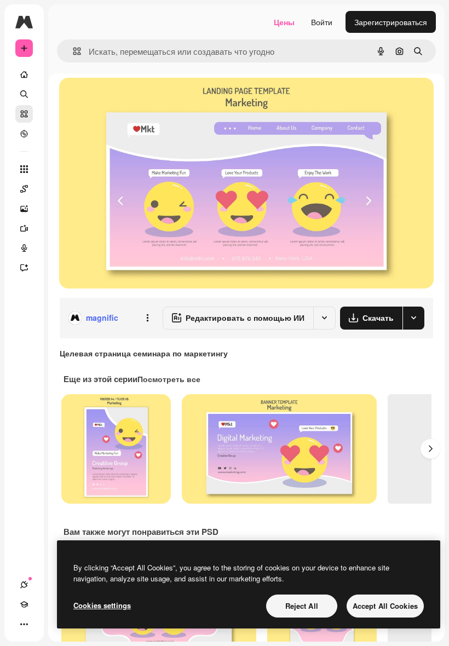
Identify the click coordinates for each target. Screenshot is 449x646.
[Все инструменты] (24, 169)
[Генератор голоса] (24, 248)
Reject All (301, 606)
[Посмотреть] (24, 133)
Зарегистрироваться (390, 21)
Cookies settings (102, 605)
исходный (132, 98)
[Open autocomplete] (72, 51)
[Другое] (24, 624)
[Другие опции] (147, 318)
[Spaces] (24, 189)
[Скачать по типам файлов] (413, 318)
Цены (284, 21)
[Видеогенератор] (24, 228)
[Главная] (24, 74)
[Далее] (430, 449)
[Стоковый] (24, 114)
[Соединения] (24, 584)
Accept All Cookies (385, 606)
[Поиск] (24, 94)
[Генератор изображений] (24, 208)
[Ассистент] (24, 267)
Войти (321, 21)
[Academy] (24, 604)
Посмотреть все (168, 378)
